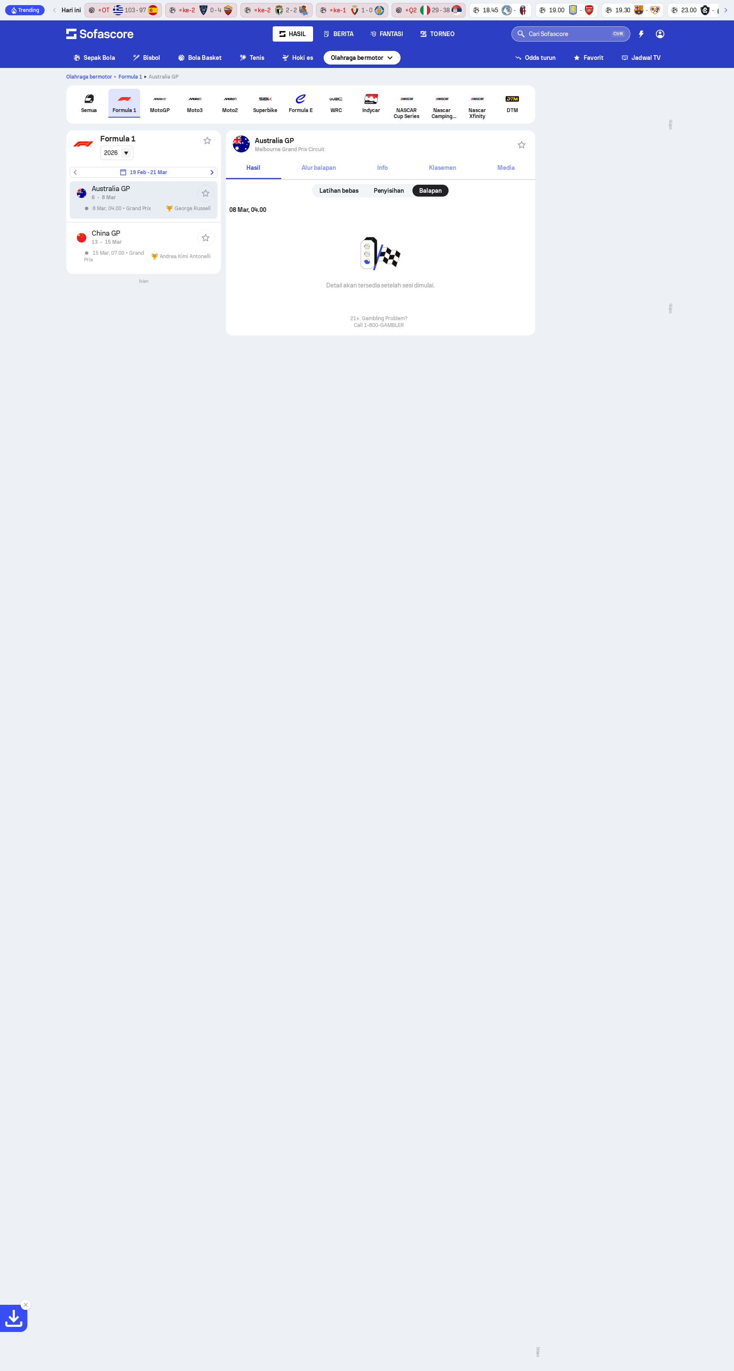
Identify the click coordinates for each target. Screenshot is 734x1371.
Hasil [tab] (253, 167)
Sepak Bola (99, 57)
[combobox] (116, 153)
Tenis (257, 57)
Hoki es (302, 57)
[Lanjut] (725, 10)
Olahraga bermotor (357, 57)
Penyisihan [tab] (389, 190)
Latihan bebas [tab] (339, 190)
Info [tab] (382, 167)
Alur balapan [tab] (319, 167)
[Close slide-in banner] (25, 1305)
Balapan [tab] (430, 190)
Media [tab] (506, 167)
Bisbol (151, 57)
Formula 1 (130, 77)
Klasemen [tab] (442, 167)
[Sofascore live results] (99, 34)
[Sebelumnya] (55, 10)
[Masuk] (660, 34)
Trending (28, 10)
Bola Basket (205, 57)
